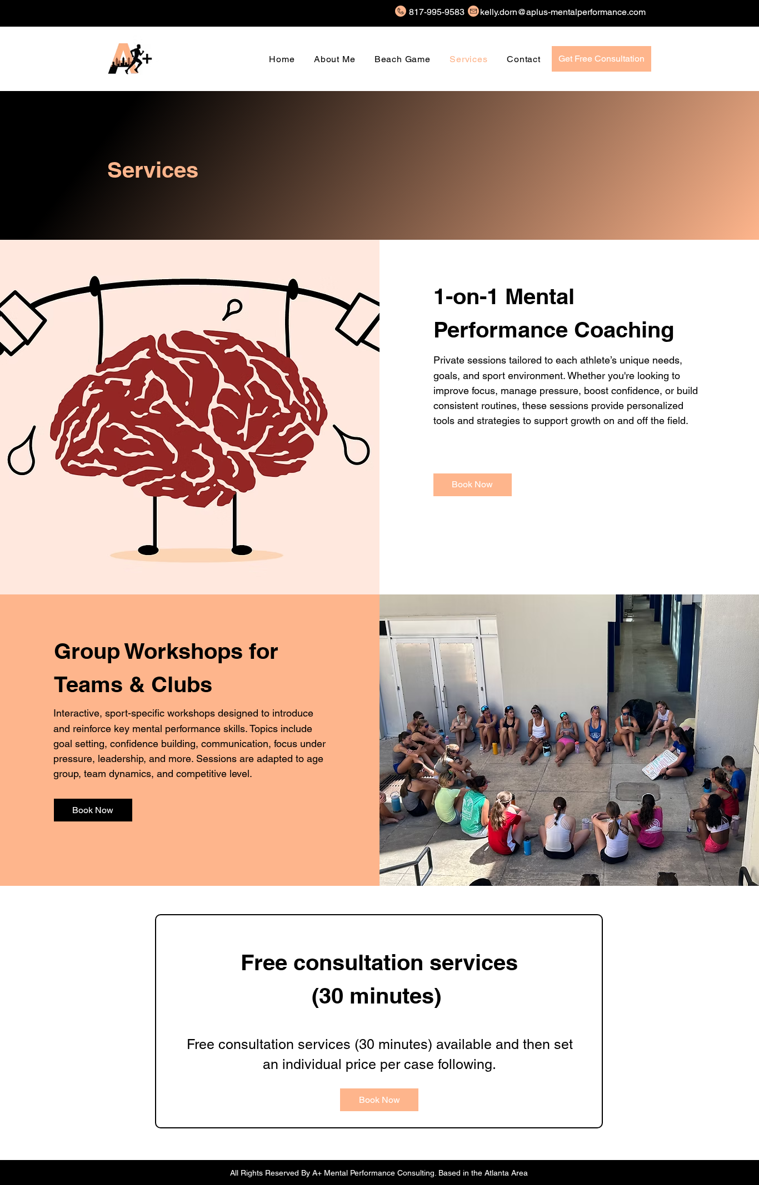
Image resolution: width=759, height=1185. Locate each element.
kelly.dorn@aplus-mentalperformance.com (563, 12)
